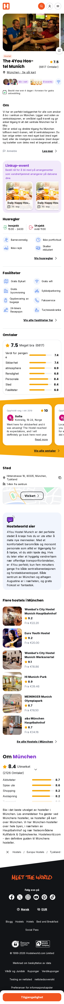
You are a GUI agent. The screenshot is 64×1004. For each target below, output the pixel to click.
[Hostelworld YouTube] (36, 897)
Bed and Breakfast (47, 921)
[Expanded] (7, 852)
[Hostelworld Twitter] (20, 897)
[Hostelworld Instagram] (28, 897)
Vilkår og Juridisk (15, 971)
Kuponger (33, 971)
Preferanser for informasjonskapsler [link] (32, 987)
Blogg (9, 921)
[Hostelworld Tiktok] (52, 897)
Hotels (30, 921)
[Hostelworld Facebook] (11, 897)
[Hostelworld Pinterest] (44, 897)
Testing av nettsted (21, 979)
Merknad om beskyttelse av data (32, 963)
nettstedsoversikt (44, 979)
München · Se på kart (21, 72)
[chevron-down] (36, 769)
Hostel (7, 56)
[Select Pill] (41, 6)
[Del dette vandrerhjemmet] (59, 50)
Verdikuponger (50, 971)
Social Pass (32, 929)
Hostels (19, 921)
